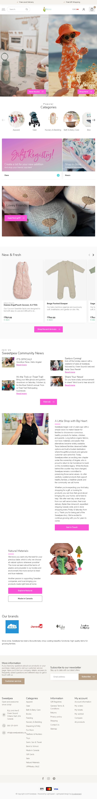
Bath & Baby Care (33, 710)
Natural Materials (33, 762)
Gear (28, 706)
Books (28, 714)
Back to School (32, 746)
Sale (28, 758)
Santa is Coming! (73, 358)
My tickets (79, 710)
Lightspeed (51, 794)
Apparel (29, 702)
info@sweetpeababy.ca (16, 733)
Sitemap (53, 729)
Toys (28, 738)
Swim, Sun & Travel (34, 742)
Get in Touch (72, 527)
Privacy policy (56, 717)
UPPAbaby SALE (32, 767)
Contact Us (54, 725)
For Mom (30, 730)
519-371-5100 (12, 725)
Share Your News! (74, 376)
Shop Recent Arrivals (47, 329)
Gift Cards (30, 754)
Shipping (54, 721)
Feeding (29, 718)
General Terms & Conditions (57, 707)
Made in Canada (25, 599)
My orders (79, 706)
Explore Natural (25, 591)
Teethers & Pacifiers (34, 734)
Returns (53, 713)
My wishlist (79, 714)
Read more (21, 365)
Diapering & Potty (33, 726)
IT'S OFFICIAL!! (24, 359)
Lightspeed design (62, 794)
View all (47, 402)
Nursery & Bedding (34, 722)
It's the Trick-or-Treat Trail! (29, 376)
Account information (83, 702)
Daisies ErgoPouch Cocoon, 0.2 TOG (20, 305)
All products (80, 722)
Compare (78, 718)
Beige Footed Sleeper (57, 303)
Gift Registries (56, 702)
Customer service (13, 681)
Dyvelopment (76, 794)
